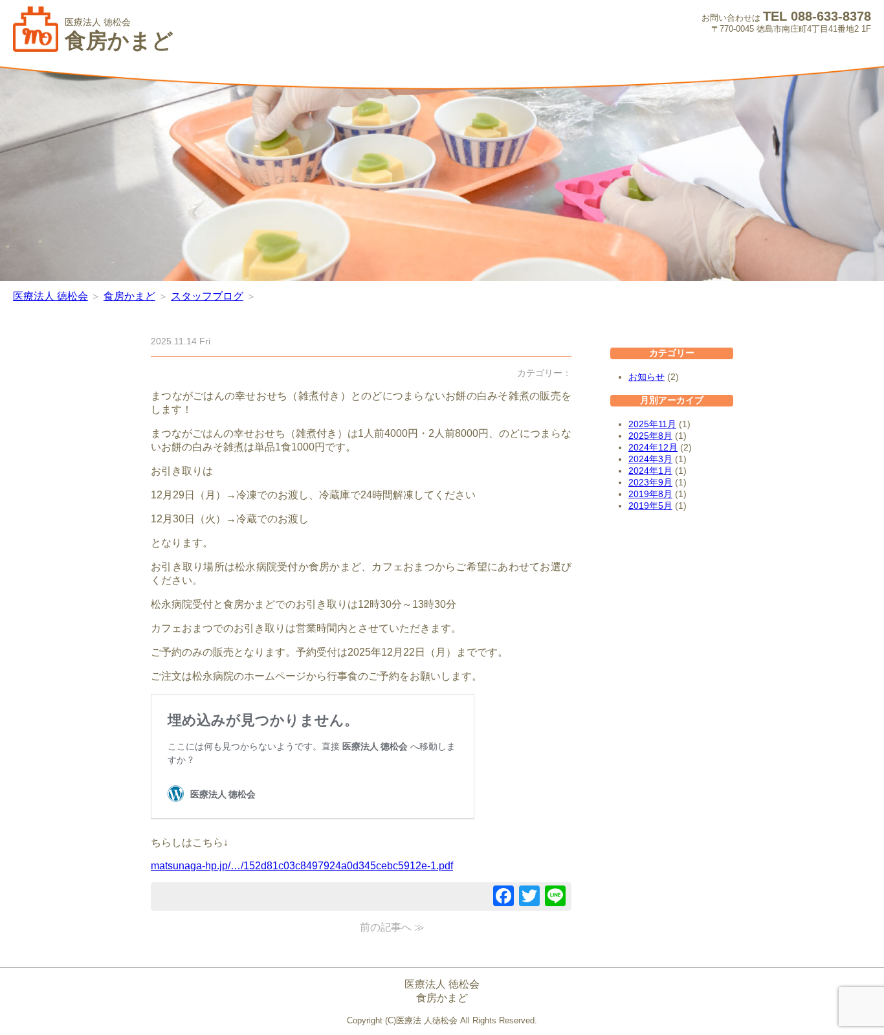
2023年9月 (650, 482)
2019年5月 (650, 505)
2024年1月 (650, 470)
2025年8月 (650, 435)
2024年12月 (653, 447)
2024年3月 (650, 459)
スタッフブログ (207, 296)
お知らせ (646, 377)
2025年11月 (652, 424)
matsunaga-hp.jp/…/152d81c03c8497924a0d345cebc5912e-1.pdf (302, 865)
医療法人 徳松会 (50, 296)
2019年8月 (650, 494)
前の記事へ (386, 927)
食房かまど (129, 296)
